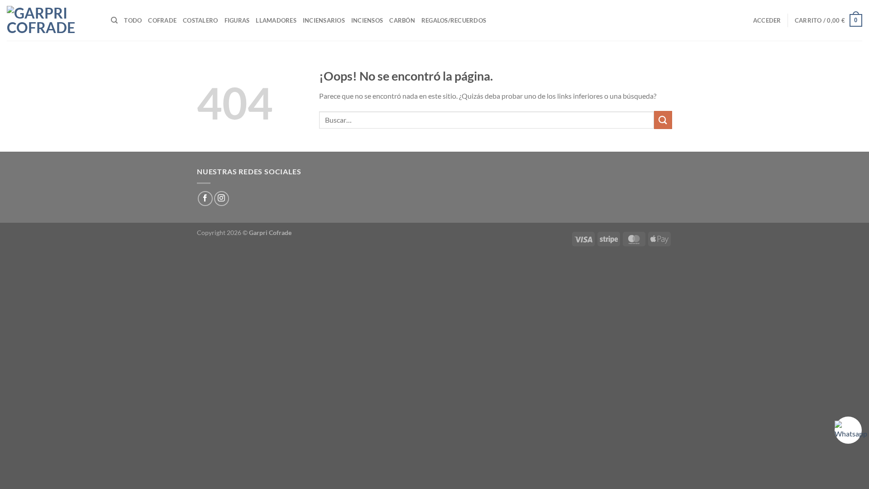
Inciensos (367, 20)
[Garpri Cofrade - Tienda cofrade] (52, 20)
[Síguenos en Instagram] (221, 198)
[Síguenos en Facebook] (205, 198)
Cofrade (162, 20)
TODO (133, 20)
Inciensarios (324, 20)
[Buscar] (114, 20)
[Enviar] (663, 120)
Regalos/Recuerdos (453, 20)
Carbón (402, 20)
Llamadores (276, 20)
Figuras (237, 20)
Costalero (200, 20)
